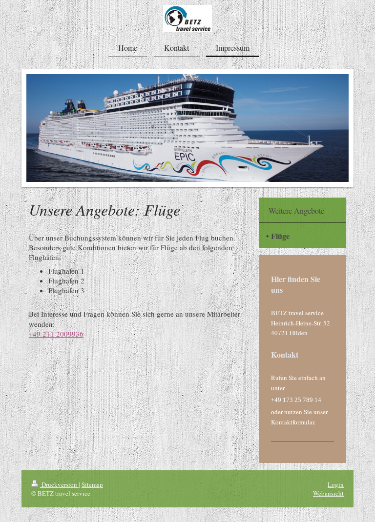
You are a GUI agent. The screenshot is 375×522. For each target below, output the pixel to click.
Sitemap (92, 484)
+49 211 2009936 (56, 334)
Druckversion (59, 484)
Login (336, 484)
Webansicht (328, 493)
